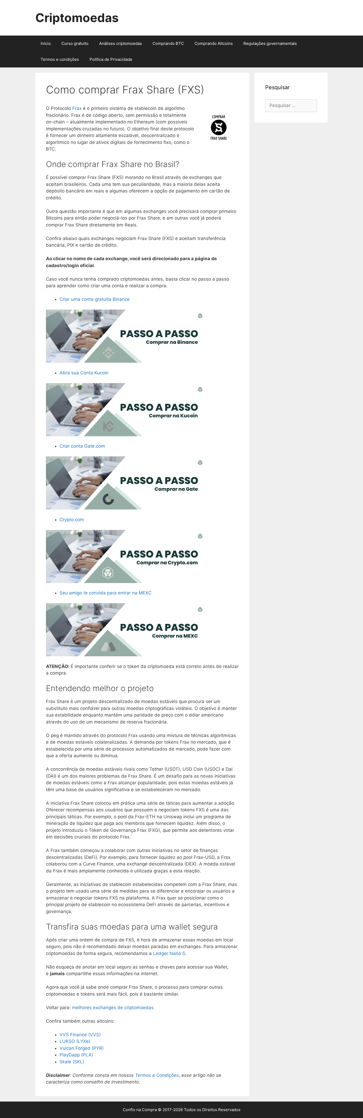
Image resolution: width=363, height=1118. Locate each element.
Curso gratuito (74, 43)
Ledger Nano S (169, 953)
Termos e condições (60, 59)
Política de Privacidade (111, 59)
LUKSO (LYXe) (75, 1041)
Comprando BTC (168, 43)
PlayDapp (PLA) (76, 1054)
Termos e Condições (157, 1075)
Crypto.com (72, 519)
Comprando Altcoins (214, 43)
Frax (77, 108)
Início (46, 43)
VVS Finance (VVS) (80, 1034)
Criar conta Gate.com (82, 446)
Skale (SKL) (72, 1061)
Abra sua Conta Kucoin (84, 372)
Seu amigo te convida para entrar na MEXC (105, 593)
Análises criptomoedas (120, 43)
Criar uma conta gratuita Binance (95, 299)
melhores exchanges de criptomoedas (113, 1007)
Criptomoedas (77, 17)
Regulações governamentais (270, 43)
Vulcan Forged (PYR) (82, 1048)
